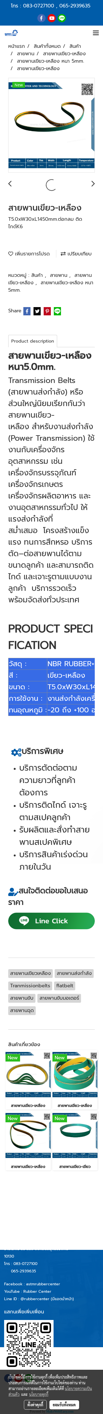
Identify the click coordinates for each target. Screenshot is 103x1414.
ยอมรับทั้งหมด (64, 1404)
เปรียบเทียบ (79, 254)
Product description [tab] (32, 341)
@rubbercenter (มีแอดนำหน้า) (47, 1299)
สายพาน (59, 275)
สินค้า (38, 275)
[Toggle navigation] (96, 33)
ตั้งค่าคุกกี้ (35, 1404)
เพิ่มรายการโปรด (31, 254)
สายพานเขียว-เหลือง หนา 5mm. (50, 286)
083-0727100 (38, 6)
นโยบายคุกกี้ (38, 1394)
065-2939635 (74, 6)
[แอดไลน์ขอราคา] (51, 920)
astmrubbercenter (43, 1284)
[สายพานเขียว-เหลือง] (51, 125)
